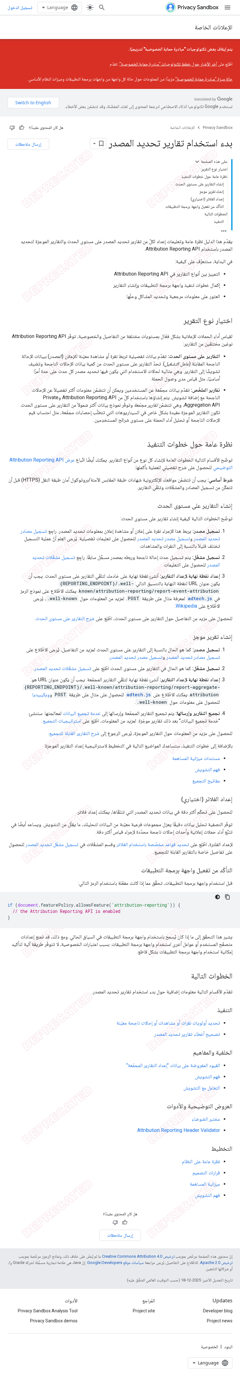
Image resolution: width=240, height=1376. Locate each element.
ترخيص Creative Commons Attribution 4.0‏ (138, 1256)
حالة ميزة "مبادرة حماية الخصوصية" (203, 78)
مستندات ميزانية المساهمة (196, 758)
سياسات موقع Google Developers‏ (115, 1262)
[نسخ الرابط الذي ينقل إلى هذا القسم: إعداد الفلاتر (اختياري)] (175, 799)
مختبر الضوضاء (206, 1119)
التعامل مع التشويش (201, 1088)
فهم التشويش (207, 769)
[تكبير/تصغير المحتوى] (197, 161)
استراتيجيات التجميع (62, 721)
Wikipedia (186, 606)
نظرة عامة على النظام (201, 1161)
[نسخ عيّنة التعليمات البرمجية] (227, 897)
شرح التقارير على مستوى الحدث (65, 618)
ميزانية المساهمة (205, 1184)
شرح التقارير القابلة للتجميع (74, 733)
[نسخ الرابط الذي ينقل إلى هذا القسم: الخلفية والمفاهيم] (187, 1053)
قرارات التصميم (206, 1173)
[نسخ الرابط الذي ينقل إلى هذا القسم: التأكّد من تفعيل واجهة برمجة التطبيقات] (135, 870)
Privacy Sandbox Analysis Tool (48, 1310)
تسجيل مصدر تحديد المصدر (163, 538)
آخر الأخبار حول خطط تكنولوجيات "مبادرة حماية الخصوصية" (168, 63)
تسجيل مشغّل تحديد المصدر (52, 844)
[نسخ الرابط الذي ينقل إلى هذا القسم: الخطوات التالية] (184, 976)
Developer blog (217, 1310)
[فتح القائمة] (227, 7)
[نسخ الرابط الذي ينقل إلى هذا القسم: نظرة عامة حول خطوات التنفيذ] (141, 444)
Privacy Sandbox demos (54, 1320)
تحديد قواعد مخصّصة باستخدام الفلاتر (153, 844)
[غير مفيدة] (12, 127)
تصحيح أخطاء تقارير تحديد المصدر (187, 1034)
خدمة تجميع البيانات (82, 713)
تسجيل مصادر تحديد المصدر (193, 657)
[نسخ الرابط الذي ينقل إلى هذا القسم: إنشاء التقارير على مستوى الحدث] (151, 506)
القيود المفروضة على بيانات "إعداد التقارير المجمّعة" (173, 1065)
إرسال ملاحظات (28, 144)
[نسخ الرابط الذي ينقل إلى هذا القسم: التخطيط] (205, 1149)
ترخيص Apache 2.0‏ (216, 1262)
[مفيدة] (21, 127)
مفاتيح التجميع (206, 781)
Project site (144, 1310)
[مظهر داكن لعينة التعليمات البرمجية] (217, 897)
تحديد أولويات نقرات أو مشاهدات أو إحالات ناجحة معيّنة (168, 1023)
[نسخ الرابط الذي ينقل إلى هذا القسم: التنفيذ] (211, 1010)
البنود (228, 1346)
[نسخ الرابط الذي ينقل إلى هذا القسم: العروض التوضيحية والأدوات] (160, 1106)
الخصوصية (209, 1346)
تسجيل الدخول (20, 7)
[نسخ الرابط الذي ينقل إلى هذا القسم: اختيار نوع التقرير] (177, 321)
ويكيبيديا (41, 695)
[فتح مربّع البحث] (102, 7)
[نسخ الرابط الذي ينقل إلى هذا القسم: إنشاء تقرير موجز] (187, 637)
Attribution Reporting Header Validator (178, 1130)
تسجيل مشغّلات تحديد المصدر (62, 668)
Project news (219, 1320)
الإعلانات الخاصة (213, 27)
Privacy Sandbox (217, 127)
